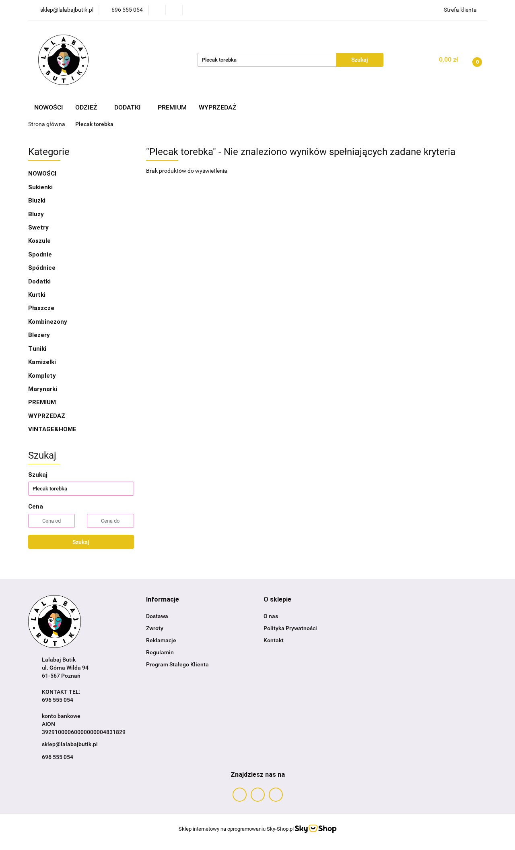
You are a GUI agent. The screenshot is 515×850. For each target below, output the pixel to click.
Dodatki (40, 281)
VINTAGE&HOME (52, 429)
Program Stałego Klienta (177, 664)
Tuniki (37, 348)
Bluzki (36, 200)
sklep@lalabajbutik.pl (70, 744)
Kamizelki (42, 362)
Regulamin (160, 652)
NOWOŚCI (48, 107)
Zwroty (154, 628)
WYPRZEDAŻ (218, 107)
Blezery (39, 335)
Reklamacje (161, 640)
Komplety (42, 375)
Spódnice (42, 267)
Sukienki (40, 187)
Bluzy (36, 214)
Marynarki (42, 389)
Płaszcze (41, 308)
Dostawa (157, 616)
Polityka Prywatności (290, 628)
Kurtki (36, 294)
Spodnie (40, 254)
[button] (162, 599)
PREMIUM (172, 107)
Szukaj (80, 542)
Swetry (38, 227)
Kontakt (274, 640)
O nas (271, 616)
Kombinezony (47, 321)
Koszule (39, 240)
